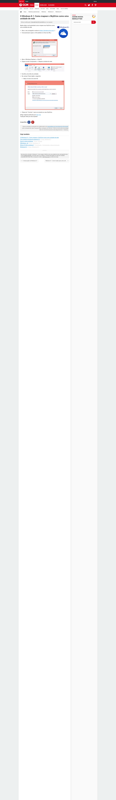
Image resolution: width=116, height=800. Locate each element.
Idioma (95, 1)
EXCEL (47, 8)
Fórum (32, 5)
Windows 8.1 (58, 11)
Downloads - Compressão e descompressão (47, 145)
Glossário (51, 5)
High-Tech (21, 1)
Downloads (43, 5)
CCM (44, 156)
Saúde (26, 1)
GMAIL (58, 8)
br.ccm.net (47, 156)
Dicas (36, 5)
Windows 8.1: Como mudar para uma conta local (56, 161)
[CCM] (23, 5)
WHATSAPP (26, 8)
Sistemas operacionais (33, 11)
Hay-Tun (38, 114)
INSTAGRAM (52, 8)
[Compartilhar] (29, 122)
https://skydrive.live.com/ (47, 30)
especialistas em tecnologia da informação (57, 126)
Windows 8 (50, 11)
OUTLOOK (43, 8)
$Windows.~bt (24, 143)
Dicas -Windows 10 (34, 143)
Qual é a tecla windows (26, 141)
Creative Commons (27, 155)
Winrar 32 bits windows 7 (27, 145)
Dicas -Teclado (38, 141)
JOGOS (20, 8)
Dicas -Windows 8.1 (33, 147)
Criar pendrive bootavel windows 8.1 (30, 139)
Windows (44, 11)
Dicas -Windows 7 (46, 139)
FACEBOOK (37, 8)
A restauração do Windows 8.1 (29, 160)
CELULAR (31, 8)
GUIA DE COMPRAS (64, 8)
